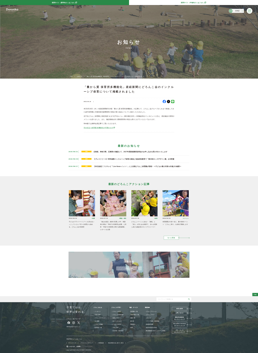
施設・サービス (133, 307)
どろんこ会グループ (74, 319)
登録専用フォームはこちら (74, 339)
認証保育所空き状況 (151, 327)
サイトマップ (72, 343)
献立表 (132, 321)
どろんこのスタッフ (100, 318)
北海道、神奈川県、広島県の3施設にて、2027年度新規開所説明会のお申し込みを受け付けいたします (130, 152)
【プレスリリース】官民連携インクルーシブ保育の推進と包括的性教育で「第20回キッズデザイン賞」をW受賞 (134, 159)
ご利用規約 (100, 343)
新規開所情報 (149, 324)
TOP (71, 76)
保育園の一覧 (134, 311)
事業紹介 (132, 324)
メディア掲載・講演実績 (152, 321)
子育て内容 (115, 327)
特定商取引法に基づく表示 (116, 343)
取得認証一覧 (98, 327)
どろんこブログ (150, 314)
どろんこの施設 (99, 324)
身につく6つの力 (117, 321)
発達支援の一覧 (134, 314)
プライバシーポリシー (86, 343)
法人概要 (97, 321)
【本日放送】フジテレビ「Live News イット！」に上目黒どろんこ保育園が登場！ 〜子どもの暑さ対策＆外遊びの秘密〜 (137, 166)
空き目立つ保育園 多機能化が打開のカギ (99, 128)
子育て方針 (98, 314)
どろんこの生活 (116, 324)
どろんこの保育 (116, 311)
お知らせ (79, 76)
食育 (131, 327)
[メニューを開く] (249, 11)
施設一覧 (132, 318)
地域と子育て (116, 318)
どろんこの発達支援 (117, 314)
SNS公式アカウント (74, 326)
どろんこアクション (151, 311)
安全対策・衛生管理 (117, 330)
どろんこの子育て (116, 307)
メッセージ (98, 311)
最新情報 (147, 307)
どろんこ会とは (98, 307)
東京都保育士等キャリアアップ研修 (155, 330)
